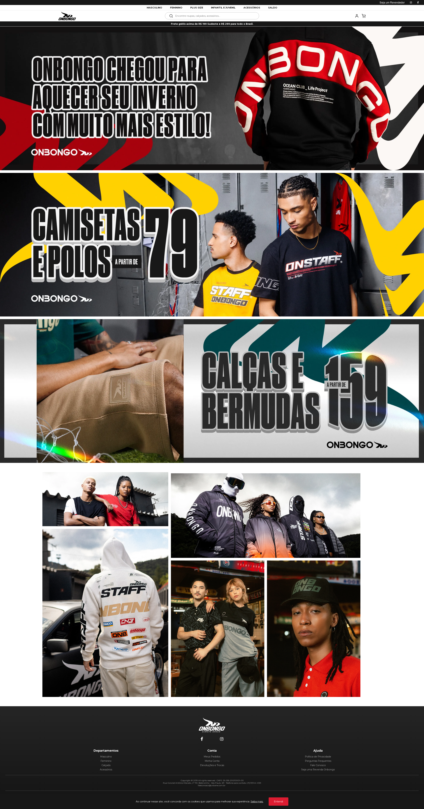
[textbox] (214, 16)
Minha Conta (212, 760)
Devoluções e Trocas (212, 765)
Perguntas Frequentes (318, 760)
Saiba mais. (257, 801)
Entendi (278, 801)
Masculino (106, 756)
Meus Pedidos (212, 756)
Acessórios (106, 769)
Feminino (106, 760)
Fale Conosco (318, 765)
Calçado (106, 765)
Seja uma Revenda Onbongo (318, 769)
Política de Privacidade (318, 756)
